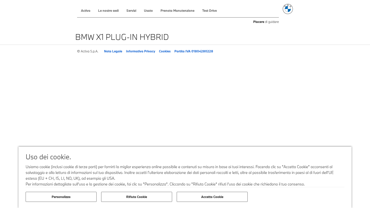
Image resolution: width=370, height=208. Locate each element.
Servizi (131, 10)
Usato (148, 10)
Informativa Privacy (140, 51)
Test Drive (209, 10)
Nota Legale (113, 51)
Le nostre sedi (108, 10)
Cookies (165, 51)
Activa (85, 10)
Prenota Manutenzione (177, 10)
